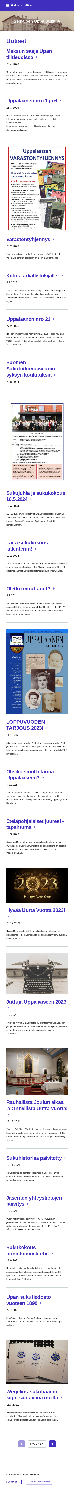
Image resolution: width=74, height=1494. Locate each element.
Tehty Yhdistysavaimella (39, 1482)
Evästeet (11, 1481)
